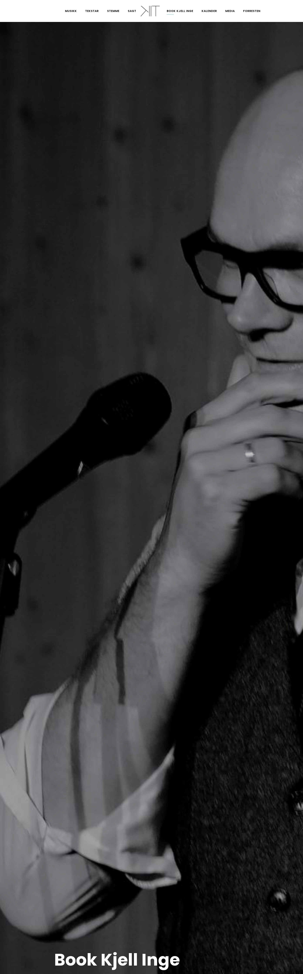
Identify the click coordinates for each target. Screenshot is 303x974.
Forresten (251, 11)
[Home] (150, 11)
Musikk (71, 11)
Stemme (113, 11)
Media (230, 11)
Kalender (209, 11)
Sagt (132, 11)
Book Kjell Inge (180, 11)
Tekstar (92, 11)
